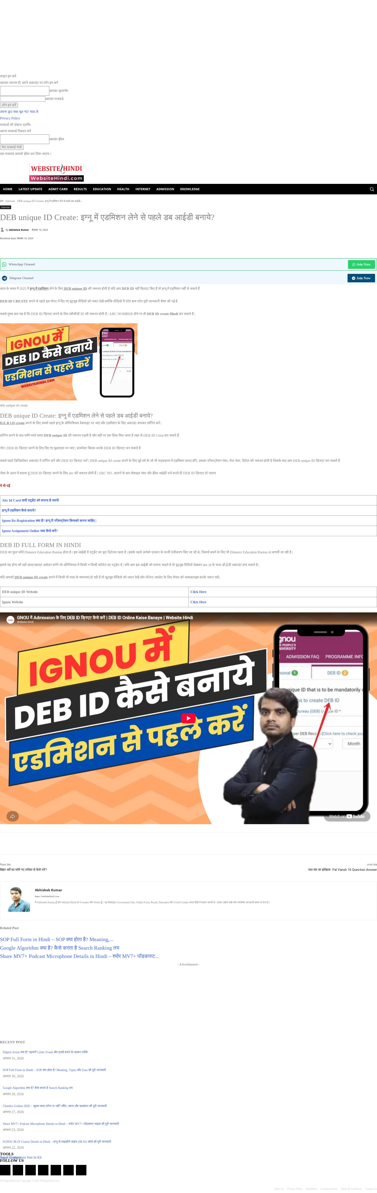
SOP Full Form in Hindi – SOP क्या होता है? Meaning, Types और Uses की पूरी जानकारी (54, 1070)
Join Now (363, 264)
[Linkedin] (51, 909)
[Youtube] (74, 909)
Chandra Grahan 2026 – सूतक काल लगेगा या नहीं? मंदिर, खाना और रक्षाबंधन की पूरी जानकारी (55, 1106)
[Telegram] (30, 1170)
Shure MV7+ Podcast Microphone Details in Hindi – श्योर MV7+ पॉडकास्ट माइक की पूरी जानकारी (61, 1123)
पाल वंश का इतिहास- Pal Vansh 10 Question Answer (342, 870)
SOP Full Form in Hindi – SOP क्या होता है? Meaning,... (56, 939)
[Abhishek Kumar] (3, 230)
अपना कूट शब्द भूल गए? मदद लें (19, 112)
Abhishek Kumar (19, 229)
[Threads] (81, 1170)
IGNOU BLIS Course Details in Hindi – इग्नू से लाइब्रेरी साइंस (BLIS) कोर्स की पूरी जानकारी (57, 1141)
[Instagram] (44, 909)
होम (1, 201)
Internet (10, 201)
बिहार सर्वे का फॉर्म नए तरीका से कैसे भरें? (23, 870)
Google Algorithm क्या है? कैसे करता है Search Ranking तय (59, 948)
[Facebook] (42, 247)
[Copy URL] (62, 247)
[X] (52, 247)
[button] (372, 189)
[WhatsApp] (32, 247)
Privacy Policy (10, 118)
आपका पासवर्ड (54, 99)
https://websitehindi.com (47, 896)
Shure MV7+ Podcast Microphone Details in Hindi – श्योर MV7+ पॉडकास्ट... (79, 956)
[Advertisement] (188, 998)
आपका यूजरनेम (58, 91)
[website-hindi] (56, 172)
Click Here (198, 592)
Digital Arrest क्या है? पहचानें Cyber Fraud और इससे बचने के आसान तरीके (45, 1052)
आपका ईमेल (56, 139)
